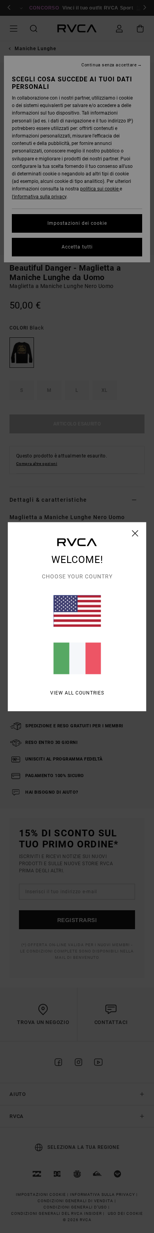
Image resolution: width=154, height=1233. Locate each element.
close (135, 533)
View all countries (77, 692)
